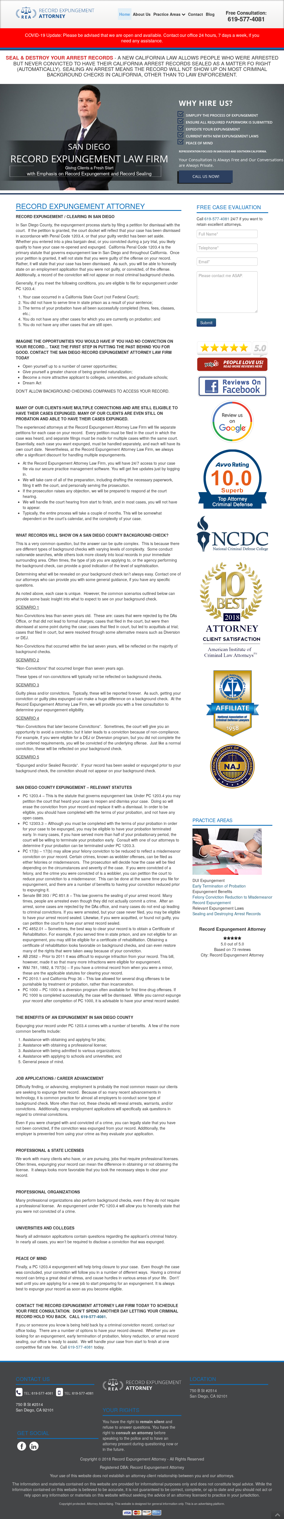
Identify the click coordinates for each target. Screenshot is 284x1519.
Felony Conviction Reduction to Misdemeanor (232, 897)
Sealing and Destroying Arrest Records (226, 913)
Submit (206, 322)
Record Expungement (211, 902)
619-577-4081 (93, 1316)
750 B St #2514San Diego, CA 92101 (35, 1407)
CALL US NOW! (205, 176)
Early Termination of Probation (219, 886)
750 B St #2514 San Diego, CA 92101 (209, 1393)
